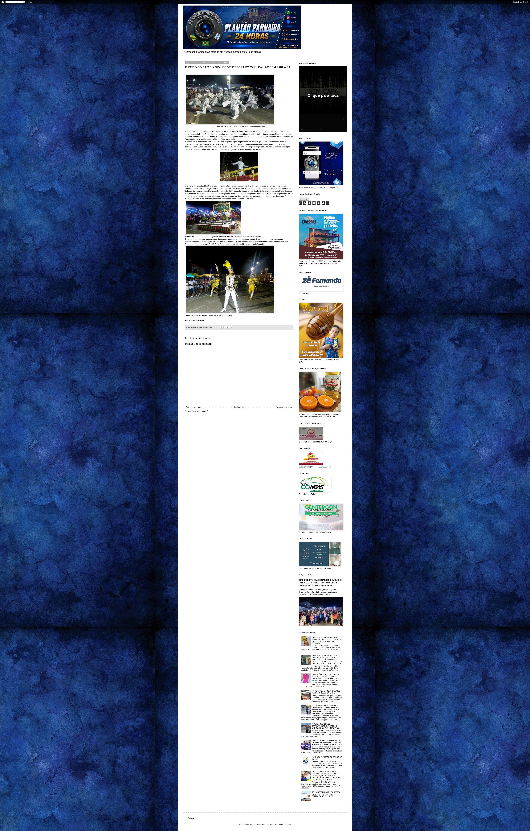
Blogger (288, 824)
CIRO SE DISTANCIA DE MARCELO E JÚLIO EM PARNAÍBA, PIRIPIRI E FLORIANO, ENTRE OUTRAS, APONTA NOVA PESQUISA (321, 582)
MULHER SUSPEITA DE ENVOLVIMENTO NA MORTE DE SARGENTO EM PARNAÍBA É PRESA (326, 726)
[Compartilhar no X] (225, 327)
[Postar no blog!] (222, 327)
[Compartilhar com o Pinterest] (230, 327)
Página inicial (239, 407)
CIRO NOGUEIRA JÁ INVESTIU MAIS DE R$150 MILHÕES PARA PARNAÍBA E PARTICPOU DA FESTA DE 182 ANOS (327, 743)
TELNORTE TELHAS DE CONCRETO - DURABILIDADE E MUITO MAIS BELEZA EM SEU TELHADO (326, 794)
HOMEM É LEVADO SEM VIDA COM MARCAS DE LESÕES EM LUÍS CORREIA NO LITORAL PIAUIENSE (325, 676)
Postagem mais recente (194, 407)
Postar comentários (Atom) (201, 411)
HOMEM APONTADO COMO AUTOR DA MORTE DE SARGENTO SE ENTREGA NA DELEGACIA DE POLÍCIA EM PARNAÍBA (327, 640)
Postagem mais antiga (284, 407)
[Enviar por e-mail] (220, 327)
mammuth (270, 824)
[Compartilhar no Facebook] (228, 327)
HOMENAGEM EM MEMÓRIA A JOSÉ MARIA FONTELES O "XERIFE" (326, 692)
